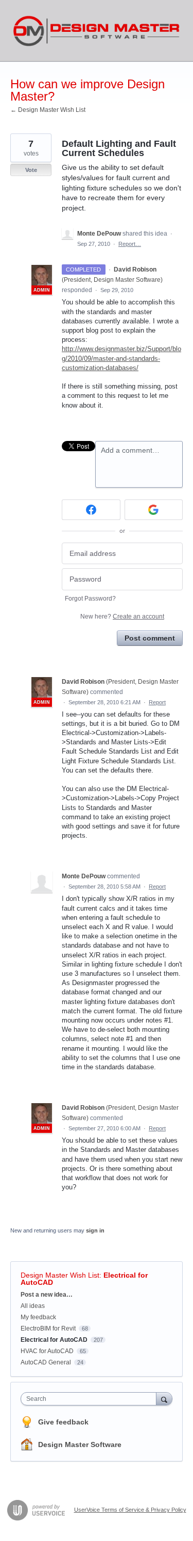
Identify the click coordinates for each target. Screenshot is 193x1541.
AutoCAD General (46, 1362)
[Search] (164, 1398)
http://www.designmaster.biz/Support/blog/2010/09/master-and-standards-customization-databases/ (121, 358)
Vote (31, 170)
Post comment (150, 638)
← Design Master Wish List (47, 109)
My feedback (38, 1317)
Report (157, 702)
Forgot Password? (90, 598)
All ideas (33, 1305)
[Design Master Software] (96, 31)
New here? (122, 616)
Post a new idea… (47, 1294)
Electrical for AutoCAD (54, 1339)
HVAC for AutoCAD (47, 1351)
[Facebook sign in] (91, 509)
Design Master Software (79, 1444)
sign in (95, 1230)
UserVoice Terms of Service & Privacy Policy (130, 1510)
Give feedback (63, 1422)
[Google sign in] (154, 509)
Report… (129, 244)
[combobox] (91, 1398)
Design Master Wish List (60, 1275)
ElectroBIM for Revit (48, 1328)
